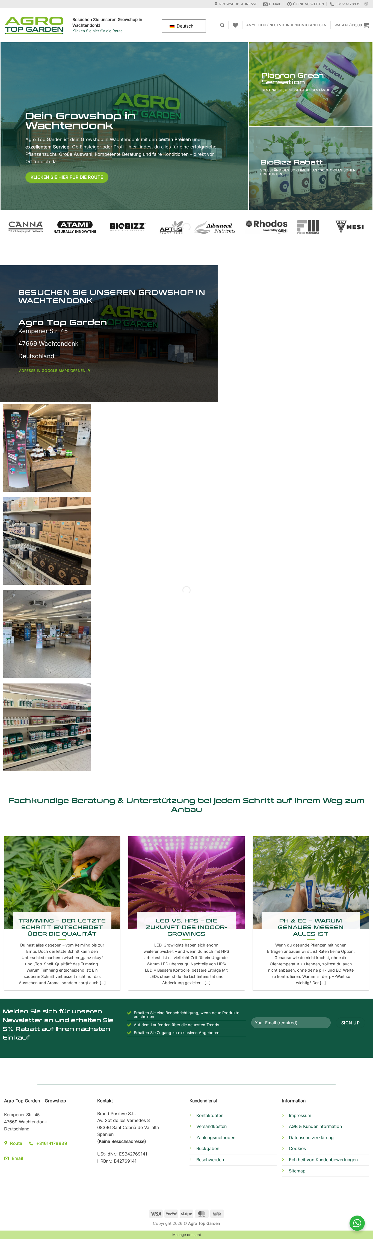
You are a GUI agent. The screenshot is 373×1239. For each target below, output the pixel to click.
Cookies (297, 1148)
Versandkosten (211, 1126)
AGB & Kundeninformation (315, 1126)
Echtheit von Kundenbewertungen (323, 1159)
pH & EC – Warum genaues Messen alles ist (311, 927)
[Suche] (222, 25)
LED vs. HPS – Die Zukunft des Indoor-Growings (186, 927)
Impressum (300, 1115)
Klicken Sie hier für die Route (97, 31)
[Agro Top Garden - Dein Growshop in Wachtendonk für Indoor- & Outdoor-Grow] (34, 25)
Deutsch (184, 26)
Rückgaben (207, 1148)
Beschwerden (210, 1159)
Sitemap (297, 1171)
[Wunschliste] (235, 25)
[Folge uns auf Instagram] (366, 4)
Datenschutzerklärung (311, 1137)
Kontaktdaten (209, 1115)
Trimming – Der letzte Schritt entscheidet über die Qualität (62, 927)
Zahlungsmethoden (215, 1137)
